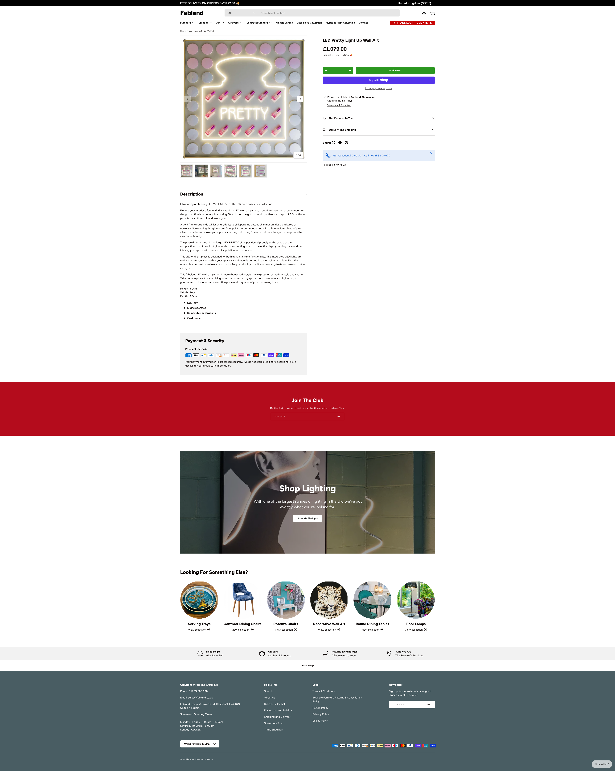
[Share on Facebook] (340, 142)
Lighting (204, 22)
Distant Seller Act (274, 704)
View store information (339, 105)
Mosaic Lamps (284, 22)
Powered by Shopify (204, 759)
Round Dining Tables (372, 624)
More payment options (378, 88)
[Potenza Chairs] (286, 600)
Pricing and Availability (278, 710)
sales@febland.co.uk (200, 697)
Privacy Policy (320, 714)
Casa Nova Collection (309, 22)
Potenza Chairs (285, 624)
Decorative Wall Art (329, 624)
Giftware (233, 22)
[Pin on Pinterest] (346, 142)
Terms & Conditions (323, 691)
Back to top (307, 665)
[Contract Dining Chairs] (242, 600)
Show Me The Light (307, 518)
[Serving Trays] (199, 600)
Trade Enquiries (273, 729)
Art (218, 22)
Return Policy (320, 707)
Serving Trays (199, 624)
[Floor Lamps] (416, 600)
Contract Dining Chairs (243, 624)
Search (268, 691)
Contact (363, 22)
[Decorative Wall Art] (329, 600)
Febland (327, 164)
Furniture (185, 22)
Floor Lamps (416, 624)
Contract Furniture (257, 22)
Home (183, 31)
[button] (432, 12)
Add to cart (395, 70)
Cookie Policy (320, 720)
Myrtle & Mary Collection (340, 22)
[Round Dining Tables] (372, 600)
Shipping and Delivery (277, 716)
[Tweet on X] (333, 142)
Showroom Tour (273, 723)
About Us (269, 697)
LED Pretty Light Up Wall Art (201, 31)
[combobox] (312, 12)
